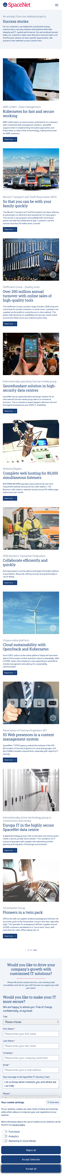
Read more (8, 139)
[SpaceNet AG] (17, 5)
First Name (8, 1028)
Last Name (8, 1040)
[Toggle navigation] (56, 5)
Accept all (31, 1168)
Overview (54, 1102)
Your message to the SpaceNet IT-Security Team (26, 1076)
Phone (6, 1093)
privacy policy (18, 1124)
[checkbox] (10, 1131)
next (35, 950)
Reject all (31, 1150)
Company (7, 1052)
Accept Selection (31, 1159)
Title (5, 1016)
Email (5, 1064)
